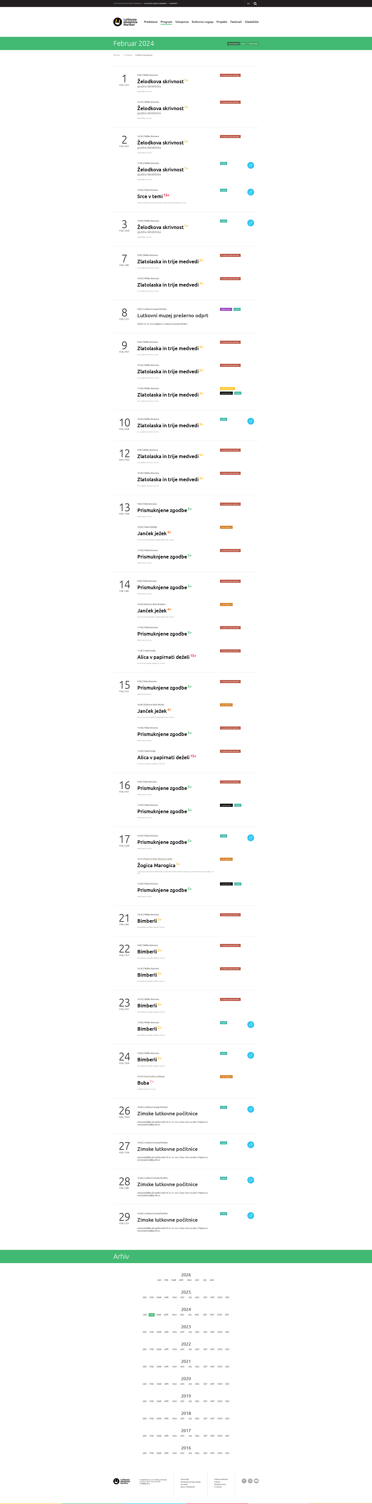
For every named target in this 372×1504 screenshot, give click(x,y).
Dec (227, 1297)
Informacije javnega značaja (191, 1482)
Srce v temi (150, 196)
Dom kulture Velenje (154, 1076)
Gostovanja (253, 43)
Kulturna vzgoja (202, 21)
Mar (173, 1280)
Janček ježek (152, 533)
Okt (212, 1297)
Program (166, 21)
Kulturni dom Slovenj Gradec (158, 859)
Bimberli (147, 921)
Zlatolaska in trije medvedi (168, 261)
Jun (197, 1280)
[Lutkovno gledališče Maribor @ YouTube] (256, 1481)
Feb (166, 1280)
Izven (244, 43)
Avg (212, 1280)
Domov (116, 55)
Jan (159, 1280)
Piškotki (217, 1482)
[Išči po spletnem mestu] (255, 3)
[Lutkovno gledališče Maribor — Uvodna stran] (125, 21)
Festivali (236, 21)
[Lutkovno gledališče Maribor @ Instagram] (250, 1481)
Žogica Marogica (156, 865)
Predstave (151, 21)
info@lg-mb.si (145, 1484)
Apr (181, 1280)
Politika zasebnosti (221, 1479)
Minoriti (173, 3)
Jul (205, 1280)
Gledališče (252, 21)
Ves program (233, 43)
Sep (205, 1297)
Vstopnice (182, 21)
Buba (143, 1083)
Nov (220, 1297)
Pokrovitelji (185, 1479)
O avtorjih (218, 1487)
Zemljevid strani (220, 1484)
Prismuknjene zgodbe (162, 510)
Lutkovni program (143, 55)
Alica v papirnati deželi (163, 657)
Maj (189, 1280)
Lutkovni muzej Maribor (155, 3)
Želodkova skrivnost (160, 81)
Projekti (222, 21)
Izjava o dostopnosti (188, 1487)
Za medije (184, 1484)
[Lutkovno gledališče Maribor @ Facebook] (244, 1481)
